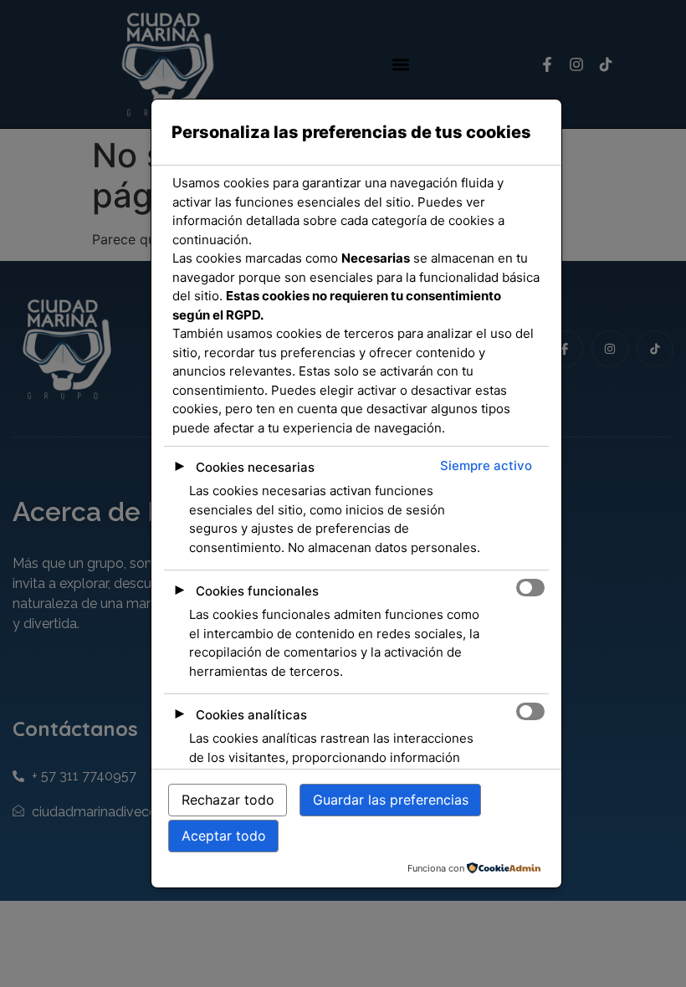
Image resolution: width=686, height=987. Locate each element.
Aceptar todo (224, 835)
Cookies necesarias (255, 467)
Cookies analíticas (251, 715)
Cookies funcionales (257, 591)
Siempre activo (486, 465)
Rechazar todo (228, 799)
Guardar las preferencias (390, 799)
